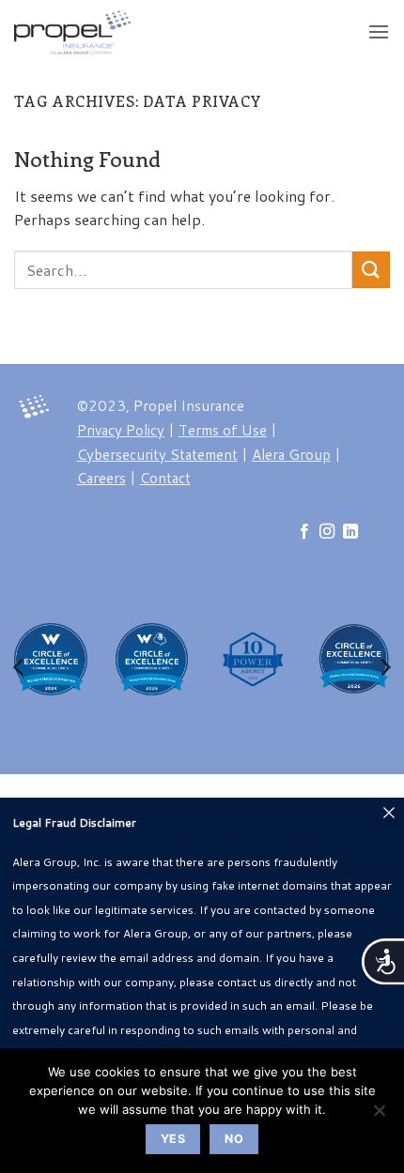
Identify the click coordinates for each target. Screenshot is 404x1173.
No (234, 1139)
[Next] (384, 667)
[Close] (389, 813)
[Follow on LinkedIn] (350, 532)
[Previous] (19, 667)
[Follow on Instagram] (326, 532)
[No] (378, 1116)
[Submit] (371, 269)
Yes (173, 1139)
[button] (378, 31)
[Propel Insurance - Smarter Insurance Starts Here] (100, 32)
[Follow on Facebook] (304, 532)
